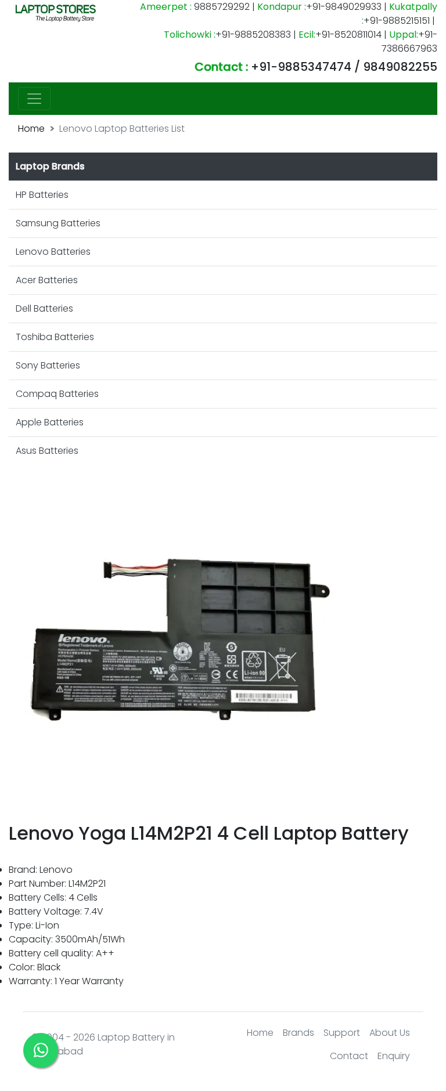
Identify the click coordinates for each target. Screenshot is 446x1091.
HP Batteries (42, 194)
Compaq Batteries (57, 393)
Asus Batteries (47, 450)
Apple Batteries (50, 422)
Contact (349, 1056)
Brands (298, 1032)
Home (31, 128)
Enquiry (393, 1056)
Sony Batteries (48, 365)
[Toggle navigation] (34, 98)
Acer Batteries (47, 280)
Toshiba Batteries (55, 337)
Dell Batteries (44, 308)
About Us (389, 1032)
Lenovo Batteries (53, 251)
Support (341, 1032)
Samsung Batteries (58, 223)
